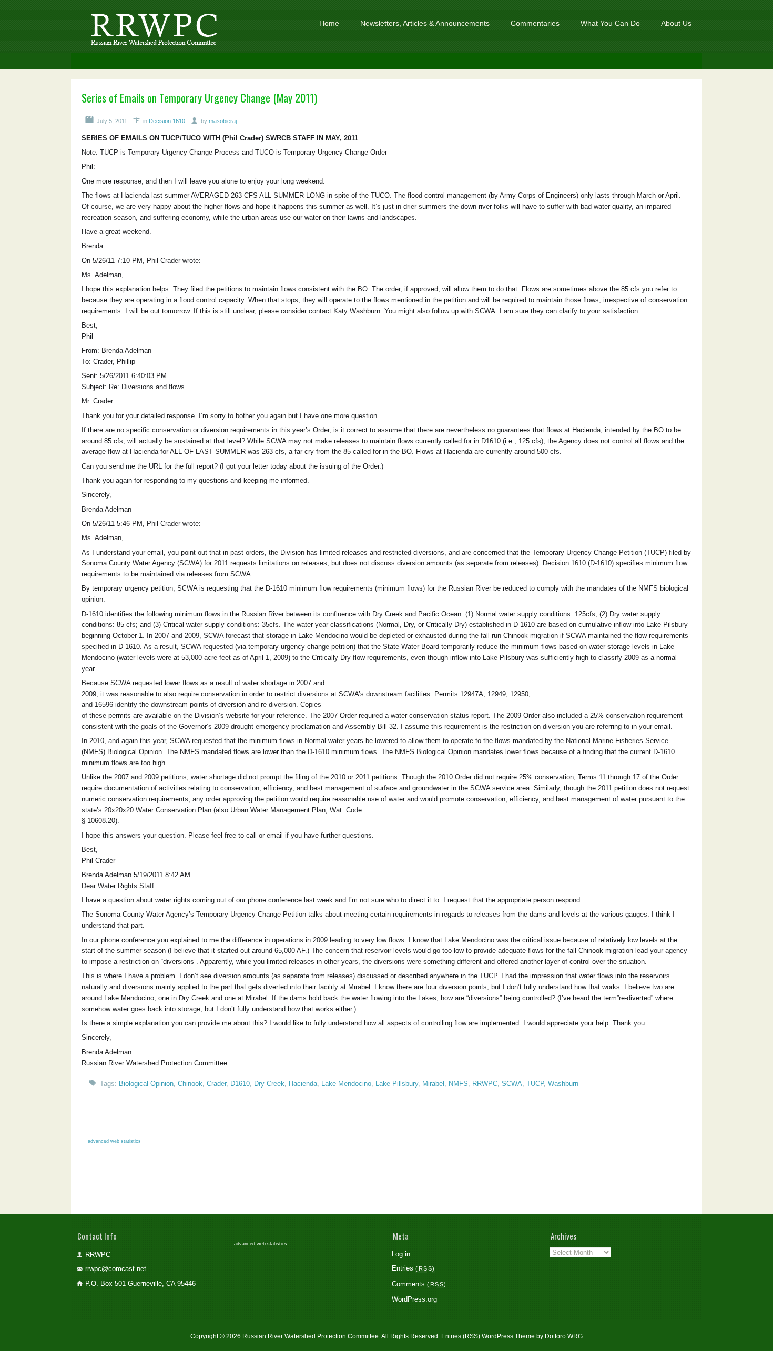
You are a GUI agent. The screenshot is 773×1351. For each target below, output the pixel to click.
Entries (412, 1268)
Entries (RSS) (460, 1336)
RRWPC (484, 1084)
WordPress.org (414, 1299)
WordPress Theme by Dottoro (524, 1336)
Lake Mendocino (346, 1084)
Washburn (563, 1084)
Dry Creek (269, 1084)
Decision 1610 (167, 121)
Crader (216, 1084)
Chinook (190, 1084)
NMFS (458, 1084)
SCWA (512, 1084)
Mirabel (433, 1084)
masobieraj (223, 121)
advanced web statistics (114, 1141)
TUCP (535, 1084)
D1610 (240, 1084)
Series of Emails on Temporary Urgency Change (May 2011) (199, 97)
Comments (418, 1284)
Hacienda (303, 1084)
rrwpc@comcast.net (115, 1269)
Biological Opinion (146, 1084)
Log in (401, 1254)
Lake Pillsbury (396, 1084)
